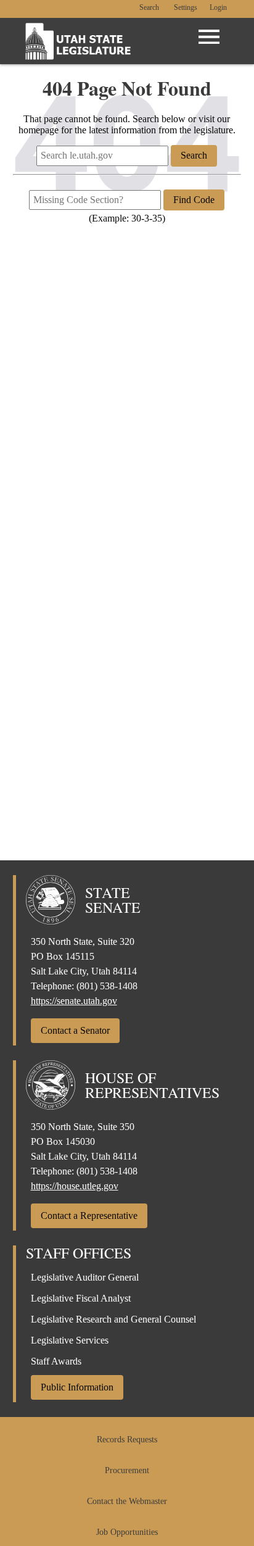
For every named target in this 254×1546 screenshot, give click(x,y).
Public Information (77, 1387)
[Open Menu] (209, 37)
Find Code (194, 199)
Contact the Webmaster (127, 1501)
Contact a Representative (89, 1215)
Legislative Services (70, 1340)
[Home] (78, 41)
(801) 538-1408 (106, 986)
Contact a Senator (75, 1030)
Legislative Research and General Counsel (113, 1319)
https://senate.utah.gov (74, 1000)
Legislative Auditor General (85, 1277)
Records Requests (127, 1439)
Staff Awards (56, 1361)
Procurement (127, 1470)
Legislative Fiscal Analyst (81, 1298)
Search (149, 8)
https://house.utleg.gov (74, 1186)
